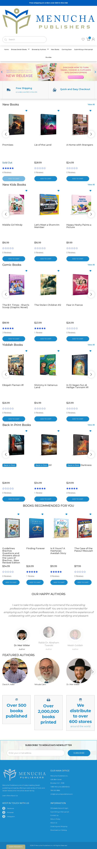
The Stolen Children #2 (47, 305)
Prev (6, 610)
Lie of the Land (43, 145)
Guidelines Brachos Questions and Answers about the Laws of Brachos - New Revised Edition (11, 555)
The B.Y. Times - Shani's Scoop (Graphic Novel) (15, 306)
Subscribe (79, 753)
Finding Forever (35, 548)
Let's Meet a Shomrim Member (46, 226)
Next (91, 610)
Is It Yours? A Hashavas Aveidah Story (58, 550)
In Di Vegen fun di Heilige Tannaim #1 (77, 386)
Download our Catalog (58, 830)
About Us (53, 823)
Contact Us (54, 815)
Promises (7, 145)
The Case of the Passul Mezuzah (83, 549)
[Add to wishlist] (27, 111)
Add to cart (45, 179)
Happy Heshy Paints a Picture (78, 226)
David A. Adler (8, 684)
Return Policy (55, 819)
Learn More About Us (10, 796)
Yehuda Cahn (40, 684)
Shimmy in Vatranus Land (45, 386)
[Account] (93, 39)
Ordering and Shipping (58, 826)
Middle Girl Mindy (12, 225)
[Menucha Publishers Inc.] (48, 20)
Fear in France (74, 305)
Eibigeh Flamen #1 (13, 385)
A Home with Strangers (79, 145)
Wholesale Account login (59, 808)
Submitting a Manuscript (59, 812)
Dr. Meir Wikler (72, 684)
